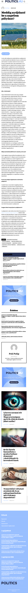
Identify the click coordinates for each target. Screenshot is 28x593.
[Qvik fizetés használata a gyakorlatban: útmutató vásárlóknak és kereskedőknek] (14, 437)
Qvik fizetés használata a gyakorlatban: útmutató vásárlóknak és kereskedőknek (14, 265)
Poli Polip (7, 8)
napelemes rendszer (17, 243)
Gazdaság (5, 45)
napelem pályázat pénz (16, 241)
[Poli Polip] (3, 8)
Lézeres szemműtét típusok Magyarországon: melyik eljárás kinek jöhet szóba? (13, 259)
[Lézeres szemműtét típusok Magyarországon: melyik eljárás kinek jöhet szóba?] (14, 400)
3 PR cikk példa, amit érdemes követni (11, 336)
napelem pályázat (6, 241)
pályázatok (4, 246)
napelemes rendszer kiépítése (9, 244)
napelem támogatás (6, 243)
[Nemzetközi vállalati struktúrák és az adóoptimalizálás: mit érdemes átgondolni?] (14, 476)
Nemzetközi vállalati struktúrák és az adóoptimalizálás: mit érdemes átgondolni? (13, 271)
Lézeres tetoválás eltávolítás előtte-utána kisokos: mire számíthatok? (13, 277)
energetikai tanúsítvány (12, 239)
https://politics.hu (14, 356)
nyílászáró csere (21, 244)
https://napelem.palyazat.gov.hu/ (9, 213)
